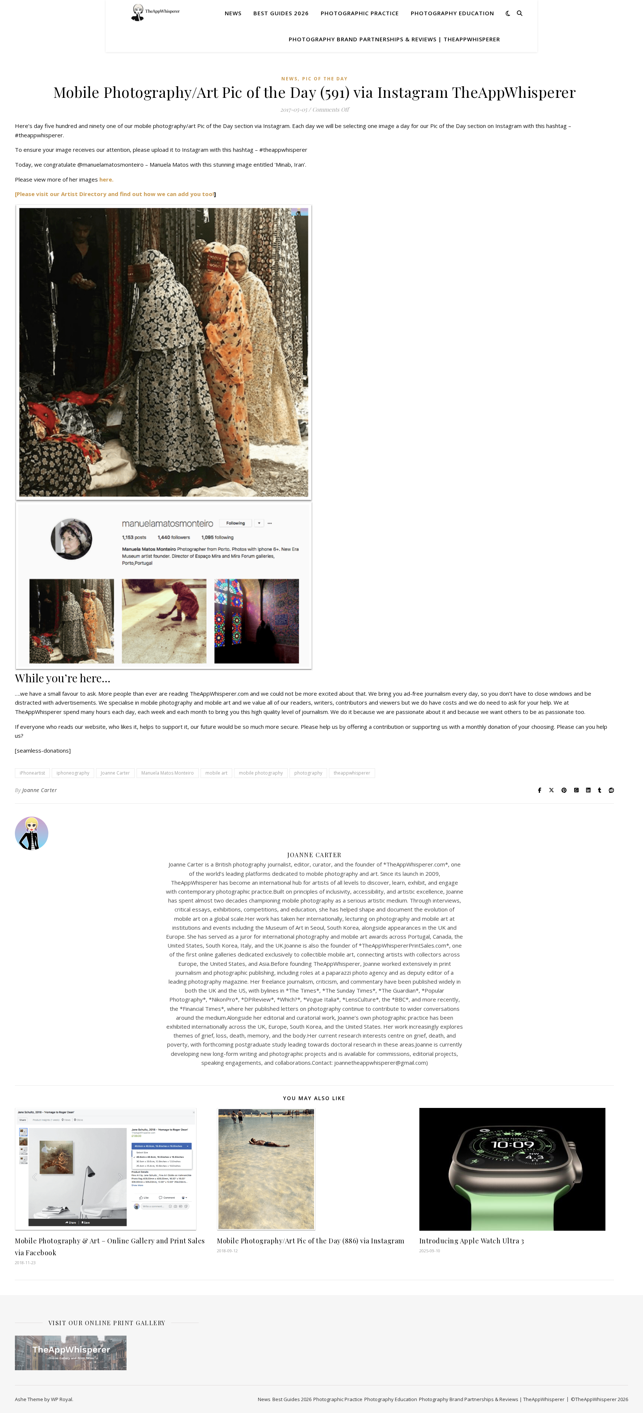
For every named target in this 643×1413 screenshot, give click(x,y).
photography (308, 773)
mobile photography (261, 773)
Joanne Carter (115, 773)
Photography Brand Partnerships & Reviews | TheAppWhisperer (394, 39)
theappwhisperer (352, 773)
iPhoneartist (32, 773)
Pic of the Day (325, 79)
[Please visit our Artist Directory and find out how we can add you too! (114, 194)
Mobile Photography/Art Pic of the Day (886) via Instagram (310, 1240)
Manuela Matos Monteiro (167, 773)
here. (106, 179)
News (233, 13)
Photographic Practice (360, 13)
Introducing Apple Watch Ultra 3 (471, 1240)
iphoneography (73, 773)
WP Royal (61, 1399)
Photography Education (452, 13)
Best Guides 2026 (281, 13)
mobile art (216, 773)
